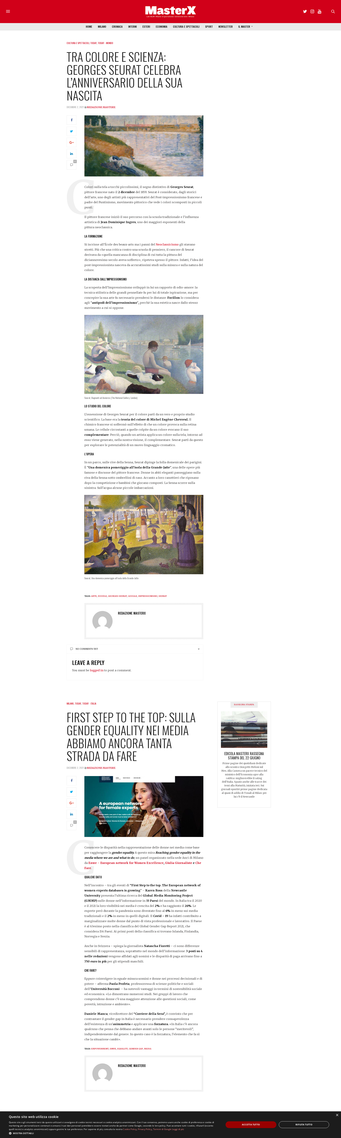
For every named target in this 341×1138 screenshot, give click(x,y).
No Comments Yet (87, 649)
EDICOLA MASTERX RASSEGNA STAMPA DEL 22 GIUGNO (244, 755)
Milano (102, 26)
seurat (163, 596)
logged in (96, 670)
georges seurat (117, 596)
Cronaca (117, 26)
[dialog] (170, 1124)
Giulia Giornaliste (178, 863)
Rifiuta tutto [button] (304, 1124)
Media (147, 1048)
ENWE (113, 1048)
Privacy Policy (145, 1129)
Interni (132, 26)
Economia (161, 26)
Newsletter (225, 26)
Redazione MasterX (101, 107)
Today (93, 43)
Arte (94, 596)
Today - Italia (89, 703)
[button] (113, 1133)
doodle (102, 596)
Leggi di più (178, 1129)
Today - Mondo (105, 43)
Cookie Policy (130, 1129)
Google (132, 596)
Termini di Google (162, 1129)
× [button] (337, 1115)
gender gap (136, 1048)
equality (122, 1048)
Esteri (146, 26)
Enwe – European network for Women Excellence (126, 863)
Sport (209, 26)
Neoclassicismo (167, 244)
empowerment (100, 1048)
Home (89, 26)
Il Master (244, 26)
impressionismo (148, 596)
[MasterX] (170, 11)
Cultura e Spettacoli (186, 26)
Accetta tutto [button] (251, 1124)
